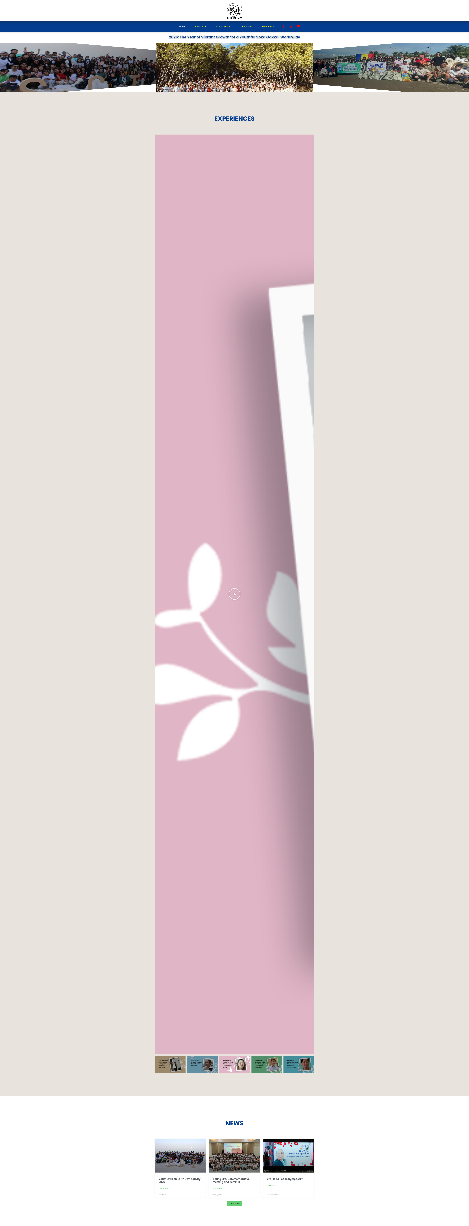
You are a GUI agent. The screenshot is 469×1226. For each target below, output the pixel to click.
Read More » (163, 1188)
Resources (267, 26)
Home (182, 26)
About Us (199, 26)
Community (222, 26)
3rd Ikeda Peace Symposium (285, 1179)
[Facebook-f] (283, 26)
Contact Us (246, 26)
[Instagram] (291, 26)
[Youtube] (298, 26)
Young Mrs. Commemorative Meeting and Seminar (231, 1180)
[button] (3, 67)
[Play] (175, 594)
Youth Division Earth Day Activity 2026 (180, 1180)
